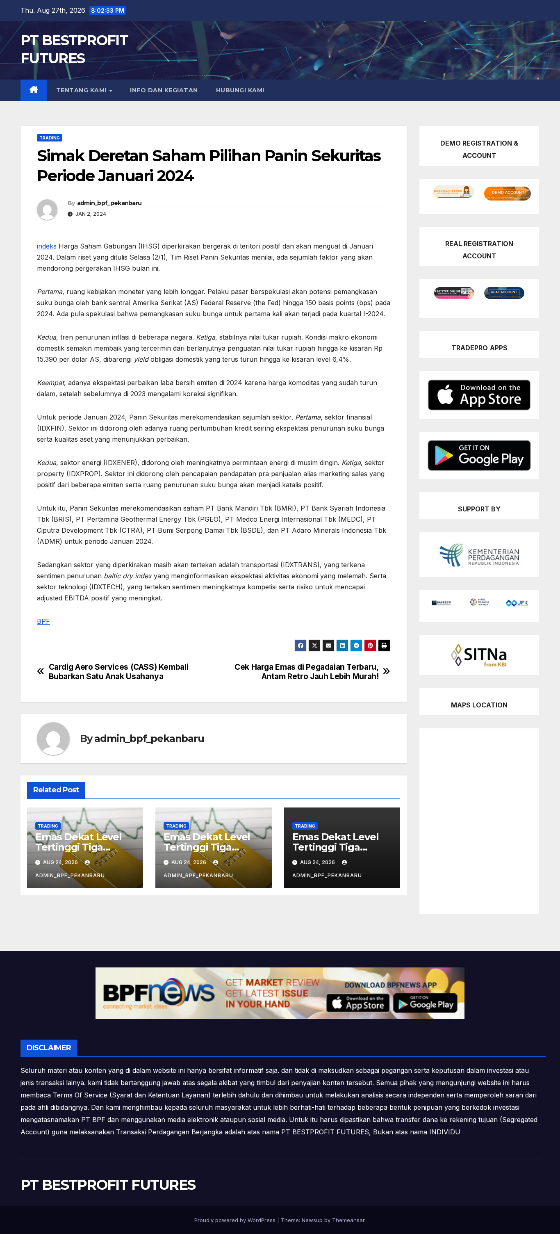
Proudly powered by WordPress (235, 1220)
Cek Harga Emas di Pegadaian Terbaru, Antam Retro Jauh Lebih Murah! (306, 671)
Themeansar (348, 1220)
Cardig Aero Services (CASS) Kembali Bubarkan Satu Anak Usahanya (119, 671)
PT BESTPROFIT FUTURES (107, 1184)
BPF (43, 621)
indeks (47, 246)
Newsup (312, 1220)
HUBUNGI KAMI (240, 90)
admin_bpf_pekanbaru (109, 203)
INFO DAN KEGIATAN (164, 90)
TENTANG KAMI (82, 90)
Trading (49, 137)
